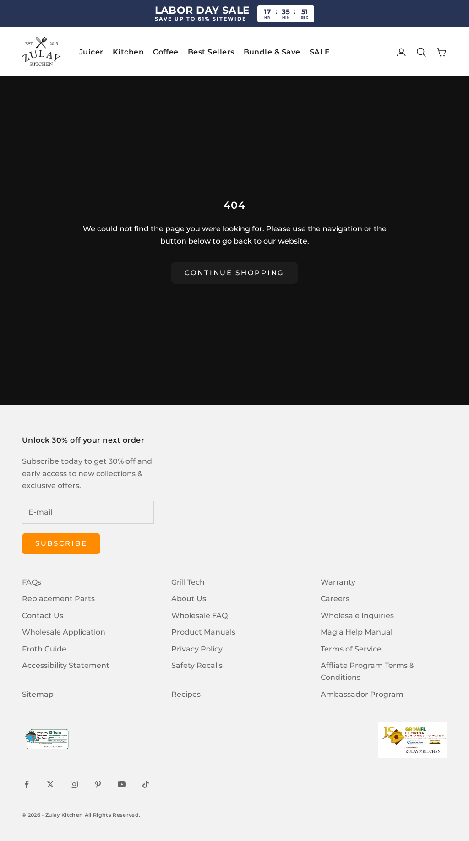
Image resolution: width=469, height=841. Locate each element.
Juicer (91, 52)
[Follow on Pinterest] (98, 784)
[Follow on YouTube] (121, 784)
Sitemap (38, 694)
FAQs (31, 582)
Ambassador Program (362, 694)
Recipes (186, 694)
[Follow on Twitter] (50, 784)
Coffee (166, 52)
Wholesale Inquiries (357, 615)
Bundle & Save (272, 52)
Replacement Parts (58, 598)
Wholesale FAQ (199, 615)
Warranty (338, 582)
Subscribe (61, 543)
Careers (335, 598)
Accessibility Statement (65, 665)
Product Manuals (203, 632)
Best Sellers (211, 52)
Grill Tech (188, 582)
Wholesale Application (63, 632)
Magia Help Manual (357, 632)
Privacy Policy (197, 649)
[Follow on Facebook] (26, 784)
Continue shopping (234, 272)
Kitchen (128, 52)
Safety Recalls (197, 665)
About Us (188, 598)
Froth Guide (44, 649)
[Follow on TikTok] (145, 784)
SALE (320, 52)
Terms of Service (351, 649)
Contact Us (42, 615)
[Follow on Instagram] (74, 784)
